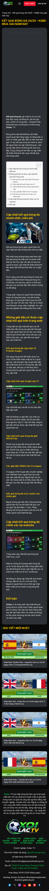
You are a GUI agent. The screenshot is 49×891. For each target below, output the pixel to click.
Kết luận (12, 204)
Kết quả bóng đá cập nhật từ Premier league (26, 181)
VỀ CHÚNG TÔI (14, 838)
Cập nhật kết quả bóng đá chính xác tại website (24, 200)
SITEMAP (40, 843)
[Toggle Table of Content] (37, 165)
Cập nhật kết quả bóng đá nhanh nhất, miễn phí (23, 170)
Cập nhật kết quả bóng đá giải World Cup (26, 188)
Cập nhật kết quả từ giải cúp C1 (24, 184)
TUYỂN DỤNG (26, 843)
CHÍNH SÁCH (30, 838)
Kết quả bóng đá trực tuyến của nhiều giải (24, 195)
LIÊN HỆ (16, 841)
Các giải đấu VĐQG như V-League (25, 192)
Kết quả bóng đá (13, 116)
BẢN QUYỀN (28, 841)
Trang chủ (6, 13)
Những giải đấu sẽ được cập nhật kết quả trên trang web (23, 175)
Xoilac (9, 127)
